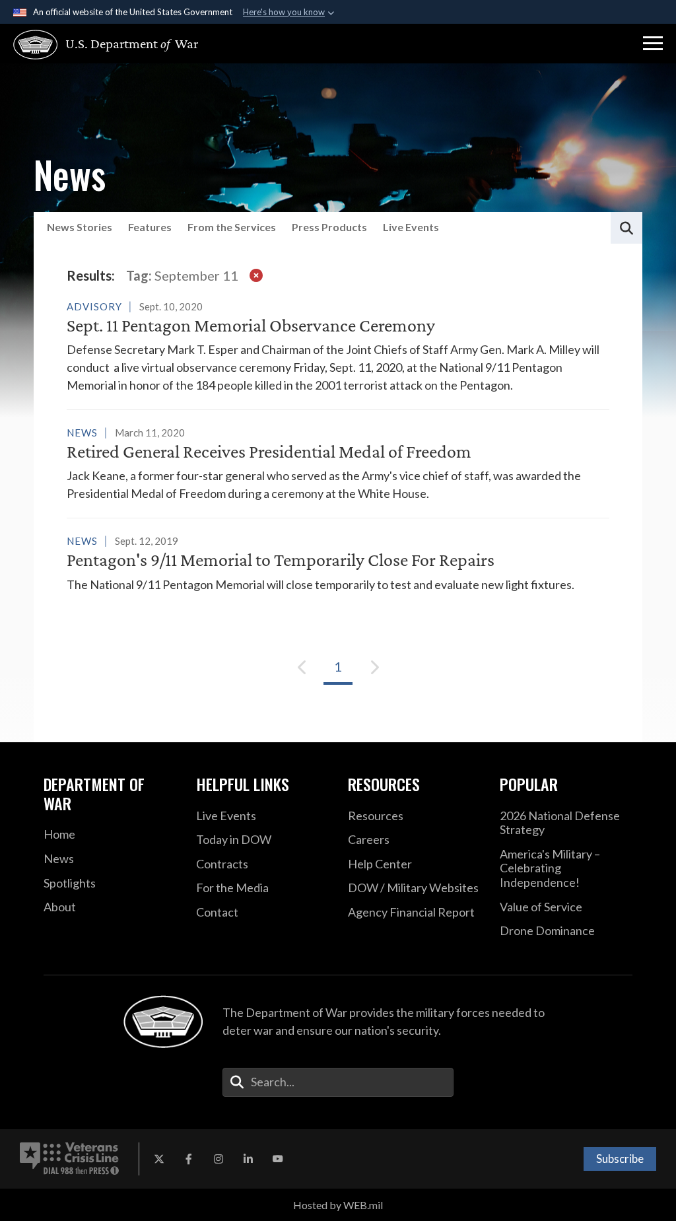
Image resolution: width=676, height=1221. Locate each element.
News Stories (79, 227)
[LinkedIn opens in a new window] (248, 1159)
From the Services (231, 227)
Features (150, 227)
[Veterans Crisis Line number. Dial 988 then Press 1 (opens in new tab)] (69, 1158)
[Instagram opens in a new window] (218, 1159)
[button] (653, 43)
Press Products (329, 227)
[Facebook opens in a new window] (189, 1159)
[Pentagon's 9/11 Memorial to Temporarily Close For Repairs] (338, 562)
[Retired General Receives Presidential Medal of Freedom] (338, 463)
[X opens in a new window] (159, 1159)
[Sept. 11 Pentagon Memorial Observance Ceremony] (338, 345)
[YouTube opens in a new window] (278, 1159)
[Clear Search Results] (256, 275)
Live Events (411, 227)
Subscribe (620, 1159)
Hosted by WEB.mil (338, 1205)
